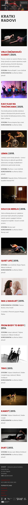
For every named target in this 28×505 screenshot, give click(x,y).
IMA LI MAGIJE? (9, 300)
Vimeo (3, 492)
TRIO (3, 368)
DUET (4, 447)
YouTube (4, 495)
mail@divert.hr (5, 480)
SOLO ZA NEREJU (10, 209)
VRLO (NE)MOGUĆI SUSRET (11, 53)
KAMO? (5, 411)
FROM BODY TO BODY (12, 325)
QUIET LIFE (6, 260)
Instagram (4, 490)
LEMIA (4, 153)
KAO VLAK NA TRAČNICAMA (8, 105)
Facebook (4, 488)
